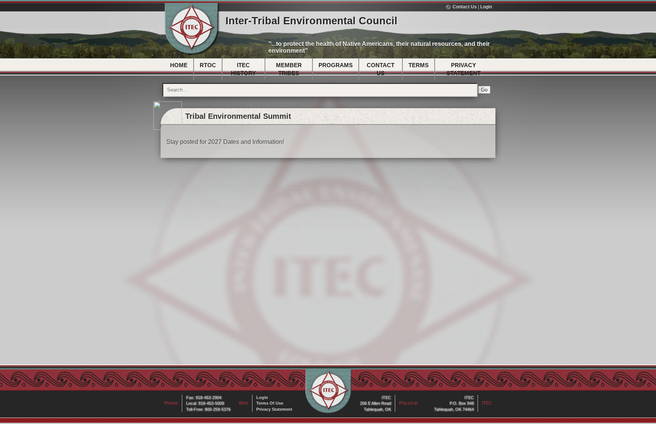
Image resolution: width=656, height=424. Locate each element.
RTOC (208, 65)
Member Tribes (289, 69)
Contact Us (464, 6)
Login (486, 6)
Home (179, 65)
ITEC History (243, 69)
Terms (418, 65)
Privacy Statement (463, 69)
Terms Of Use (269, 403)
